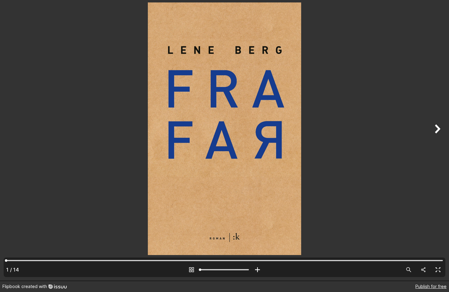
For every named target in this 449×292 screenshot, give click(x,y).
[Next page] (437, 140)
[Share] (423, 270)
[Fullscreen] (438, 270)
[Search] (409, 270)
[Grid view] (191, 270)
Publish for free (431, 286)
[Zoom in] (257, 270)
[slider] (224, 270)
